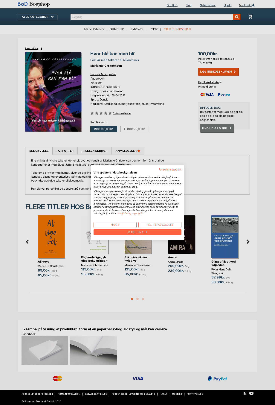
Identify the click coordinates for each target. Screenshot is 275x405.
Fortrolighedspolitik (170, 169)
